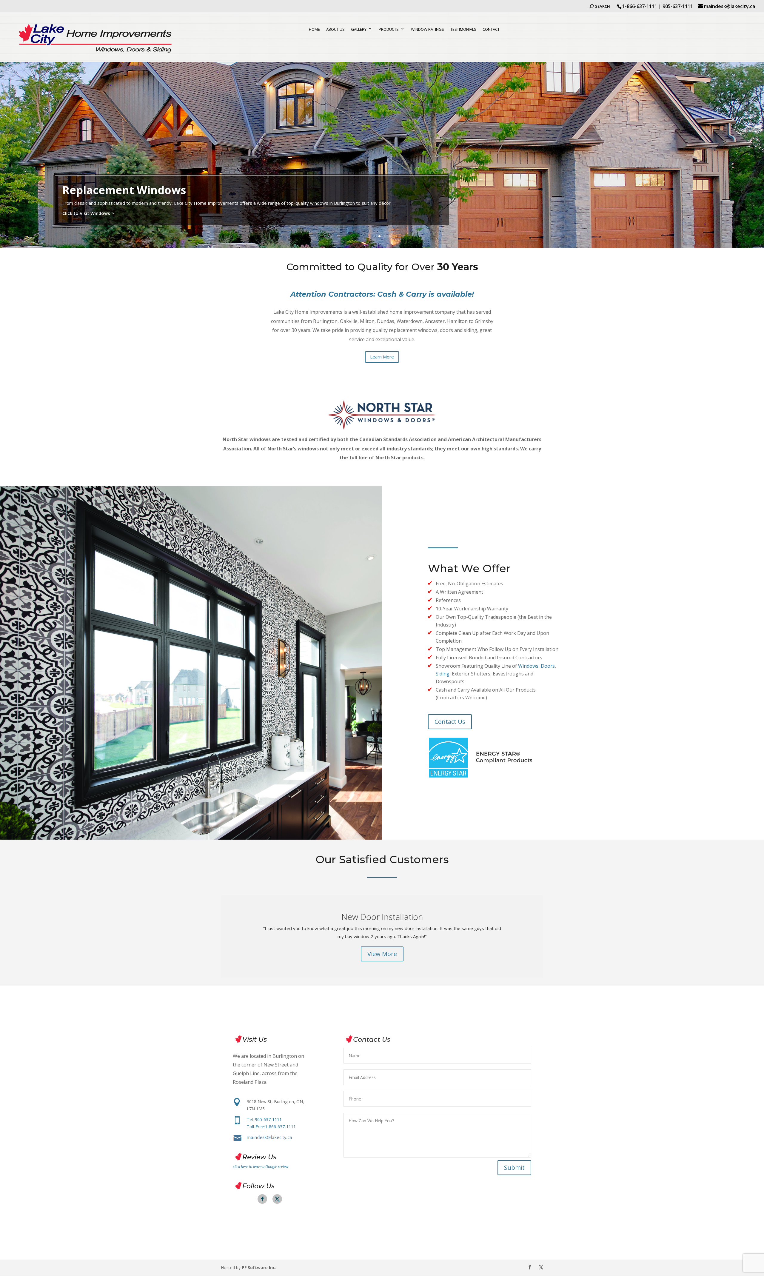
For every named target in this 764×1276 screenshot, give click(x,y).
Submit (514, 1167)
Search (602, 6)
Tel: (264, 1119)
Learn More (382, 357)
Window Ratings (427, 29)
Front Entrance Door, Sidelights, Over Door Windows (382, 914)
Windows (528, 666)
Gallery (358, 29)
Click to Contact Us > (85, 227)
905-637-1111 (678, 6)
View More (382, 972)
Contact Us (450, 722)
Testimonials (463, 29)
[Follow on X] (277, 1199)
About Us (335, 29)
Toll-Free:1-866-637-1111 (271, 1126)
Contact (491, 29)
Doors (548, 666)
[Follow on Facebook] (262, 1199)
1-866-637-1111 (639, 6)
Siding (442, 673)
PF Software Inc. (259, 1267)
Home (314, 29)
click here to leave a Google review (260, 1166)
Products (389, 29)
